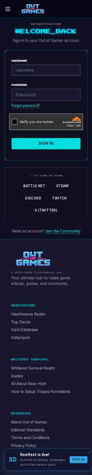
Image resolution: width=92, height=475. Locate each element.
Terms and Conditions (30, 437)
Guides (17, 376)
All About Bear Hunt (28, 383)
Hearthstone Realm (28, 314)
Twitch (59, 198)
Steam (62, 186)
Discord (33, 198)
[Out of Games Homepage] (33, 258)
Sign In (46, 143)
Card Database (24, 329)
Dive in (78, 459)
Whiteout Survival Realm (33, 368)
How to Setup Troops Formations (40, 391)
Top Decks (21, 322)
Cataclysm (20, 337)
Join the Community (62, 231)
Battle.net (34, 186)
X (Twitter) (46, 210)
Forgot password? (26, 105)
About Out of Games (29, 422)
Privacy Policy (23, 445)
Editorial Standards (28, 430)
